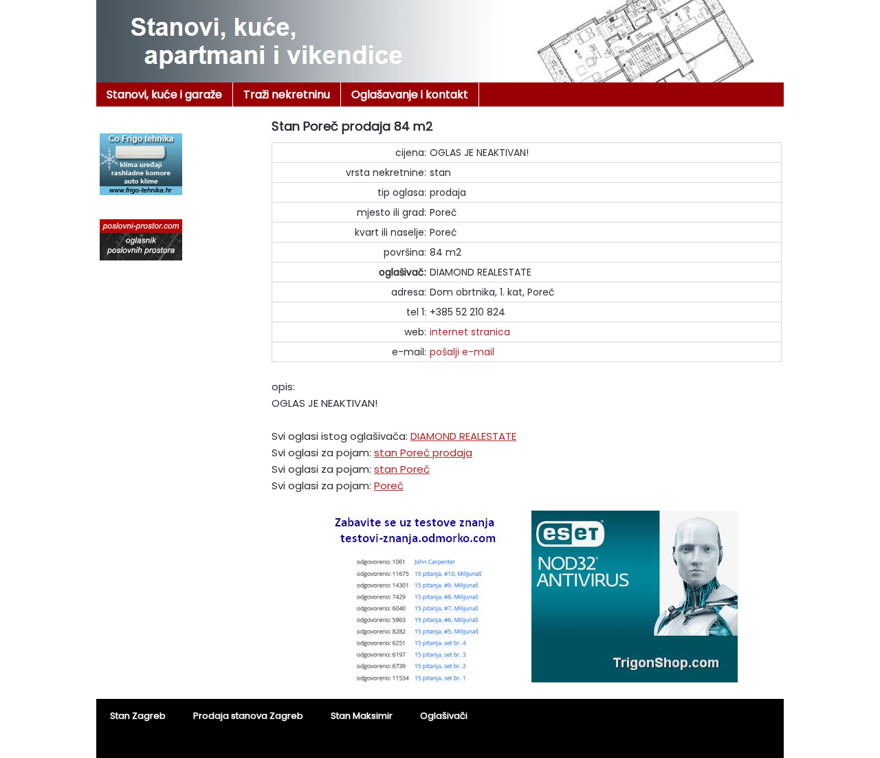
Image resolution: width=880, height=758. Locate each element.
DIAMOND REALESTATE (463, 436)
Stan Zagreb (138, 715)
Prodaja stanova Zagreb (248, 715)
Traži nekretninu (286, 94)
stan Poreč (402, 469)
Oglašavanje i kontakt (409, 94)
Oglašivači (444, 715)
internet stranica (470, 332)
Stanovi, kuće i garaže (164, 94)
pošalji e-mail (462, 352)
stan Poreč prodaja (423, 452)
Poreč (389, 485)
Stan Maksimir (362, 715)
